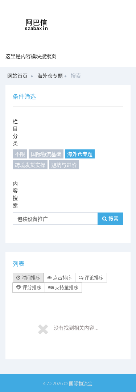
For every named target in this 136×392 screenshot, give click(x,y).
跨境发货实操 (30, 164)
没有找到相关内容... (76, 327)
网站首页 (17, 75)
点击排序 (62, 277)
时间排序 (30, 277)
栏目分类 (15, 132)
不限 (20, 153)
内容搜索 (15, 194)
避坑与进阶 (64, 164)
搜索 (113, 218)
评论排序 (93, 277)
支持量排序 (66, 287)
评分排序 (31, 287)
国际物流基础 (46, 153)
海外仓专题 (50, 75)
